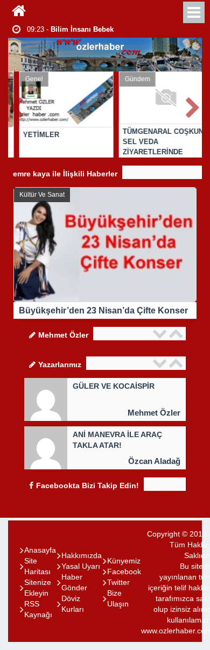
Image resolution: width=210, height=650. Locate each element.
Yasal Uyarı (80, 566)
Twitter (118, 582)
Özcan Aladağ (154, 461)
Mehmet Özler (154, 412)
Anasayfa (40, 550)
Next (193, 105)
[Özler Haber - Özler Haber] (19, 11)
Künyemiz (124, 560)
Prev (16, 105)
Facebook (124, 571)
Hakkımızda (81, 555)
